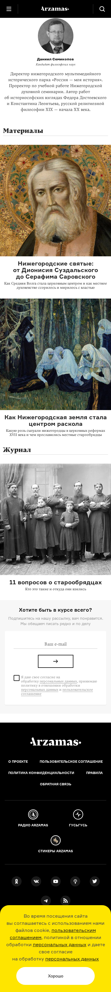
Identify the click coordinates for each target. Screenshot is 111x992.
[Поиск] (102, 9)
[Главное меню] (9, 9)
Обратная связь (55, 784)
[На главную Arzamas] (55, 9)
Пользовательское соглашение (71, 761)
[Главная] (55, 741)
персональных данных (59, 944)
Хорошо (55, 976)
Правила (94, 773)
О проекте (18, 761)
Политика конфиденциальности (41, 773)
